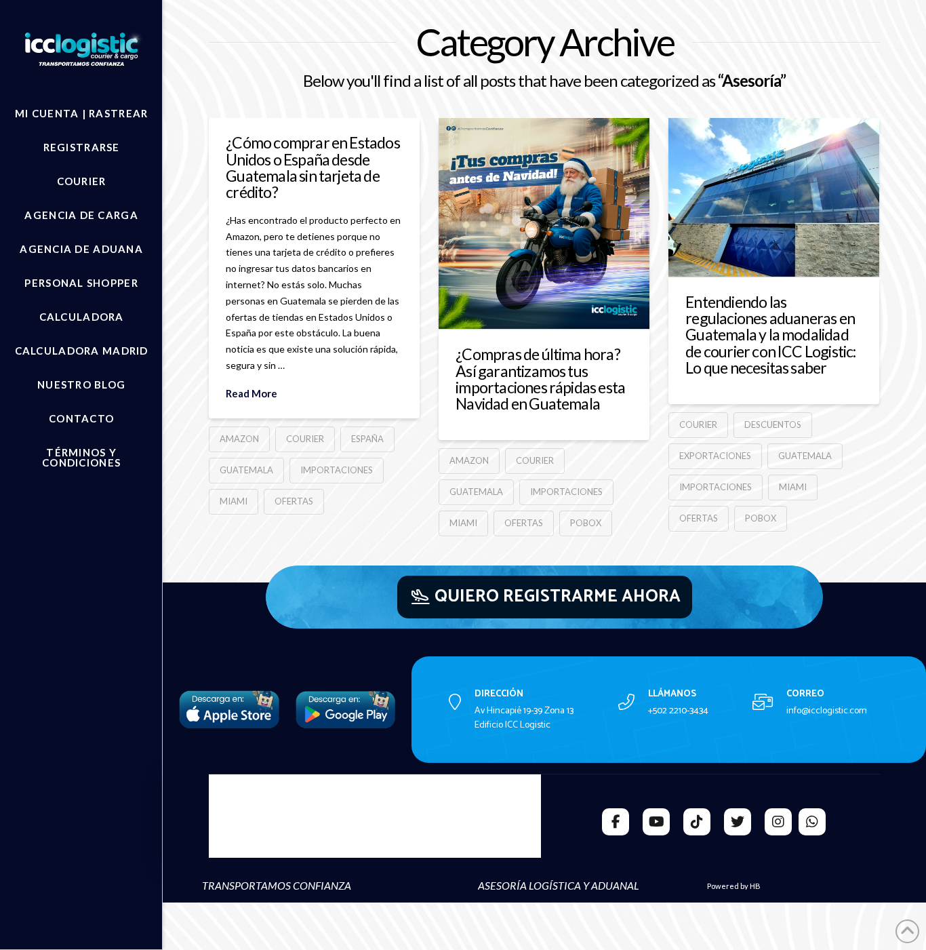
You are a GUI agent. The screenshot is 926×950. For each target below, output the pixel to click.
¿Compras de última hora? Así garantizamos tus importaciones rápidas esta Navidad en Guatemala (540, 378)
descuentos (772, 424)
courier (305, 438)
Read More (251, 393)
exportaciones (715, 455)
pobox (585, 522)
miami (233, 501)
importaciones (336, 469)
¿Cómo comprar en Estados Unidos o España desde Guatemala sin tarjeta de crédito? (313, 167)
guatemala (246, 469)
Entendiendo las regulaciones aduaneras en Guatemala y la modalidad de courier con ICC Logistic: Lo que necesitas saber (770, 334)
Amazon (239, 438)
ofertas (294, 501)
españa (367, 438)
